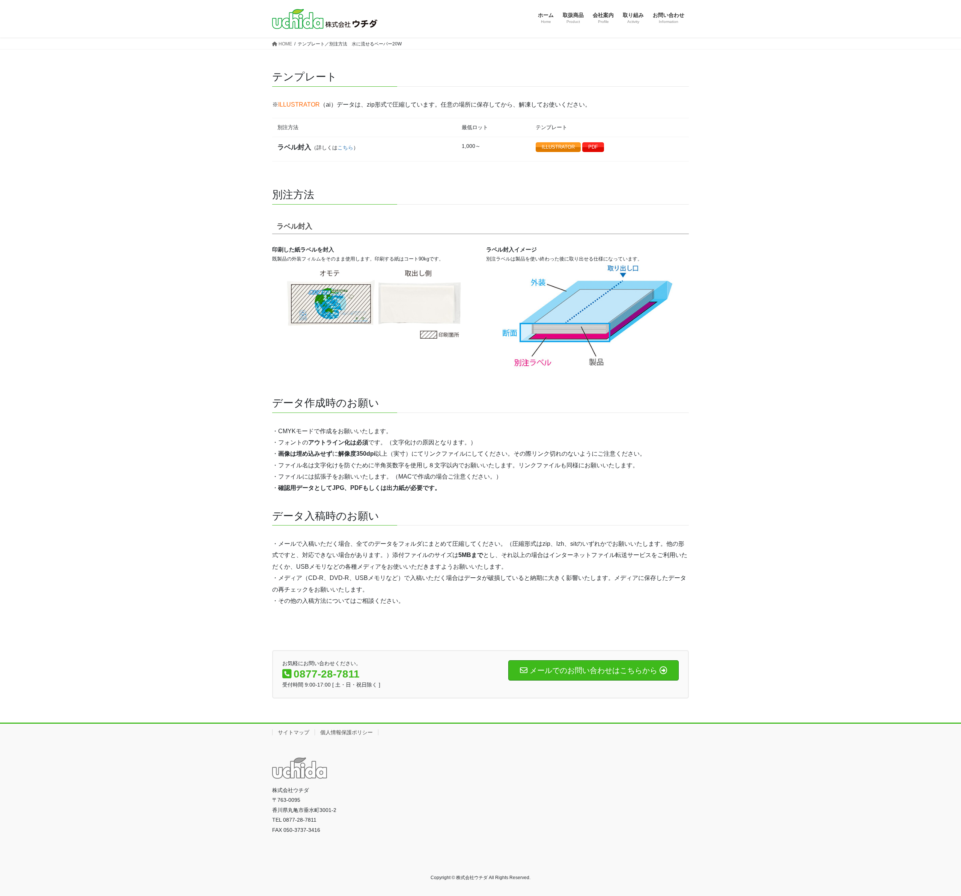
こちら (345, 148)
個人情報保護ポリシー (346, 732)
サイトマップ (293, 732)
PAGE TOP (933, 862)
